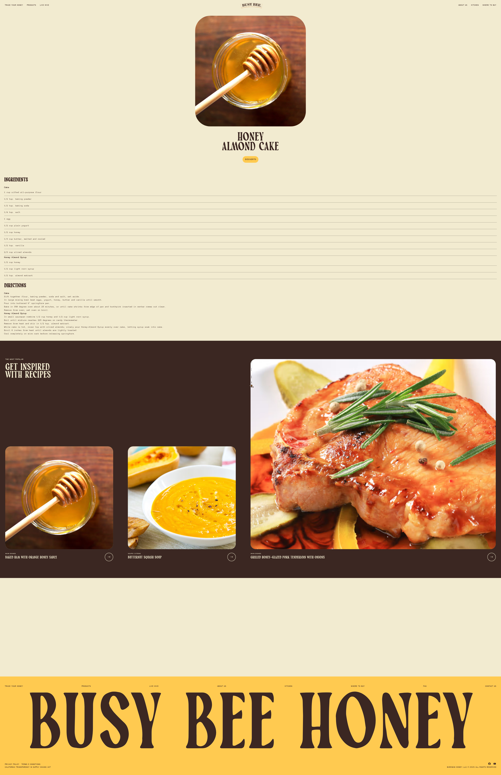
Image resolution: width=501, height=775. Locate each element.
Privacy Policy (12, 764)
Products (31, 5)
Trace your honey (14, 5)
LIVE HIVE (44, 5)
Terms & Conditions (30, 764)
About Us (462, 5)
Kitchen (475, 5)
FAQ (425, 686)
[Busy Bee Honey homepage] (251, 5)
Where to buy (489, 5)
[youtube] (494, 763)
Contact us (490, 686)
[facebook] (489, 763)
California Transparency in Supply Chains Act (28, 767)
